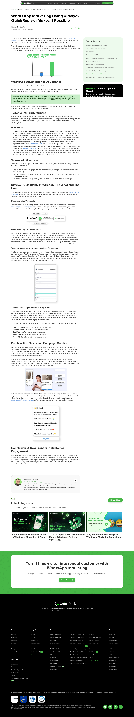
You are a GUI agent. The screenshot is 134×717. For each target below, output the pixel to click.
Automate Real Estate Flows (77, 643)
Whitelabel (14, 651)
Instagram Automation (57, 666)
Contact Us (14, 640)
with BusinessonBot (114, 657)
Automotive (92, 654)
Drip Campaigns (54, 640)
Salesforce (33, 646)
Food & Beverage (94, 643)
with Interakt (112, 634)
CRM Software (54, 660)
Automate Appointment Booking (78, 649)
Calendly (33, 649)
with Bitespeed (113, 669)
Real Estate (93, 651)
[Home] (67, 604)
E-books (13, 675)
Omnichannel (53, 669)
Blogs (12, 667)
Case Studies (14, 664)
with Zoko (111, 649)
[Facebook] (75, 28)
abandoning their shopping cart (21, 207)
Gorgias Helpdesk (37, 651)
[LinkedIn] (78, 28)
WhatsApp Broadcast (55, 634)
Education (92, 649)
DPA (115, 692)
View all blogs (115, 500)
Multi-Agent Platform (55, 649)
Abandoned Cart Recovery (57, 651)
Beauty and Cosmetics (95, 637)
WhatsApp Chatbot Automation (78, 663)
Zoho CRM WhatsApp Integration (78, 657)
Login (12, 654)
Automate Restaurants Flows (78, 646)
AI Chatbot (53, 657)
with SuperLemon (113, 643)
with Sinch (111, 654)
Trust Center (14, 637)
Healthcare (92, 646)
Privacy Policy (98, 692)
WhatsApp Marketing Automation (78, 654)
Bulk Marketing (54, 663)
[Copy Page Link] (67, 28)
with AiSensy (112, 663)
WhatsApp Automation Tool (77, 634)
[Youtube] (110, 707)
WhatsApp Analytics (55, 654)
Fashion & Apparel (94, 640)
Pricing (13, 649)
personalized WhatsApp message (22, 400)
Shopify (33, 634)
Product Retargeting (55, 637)
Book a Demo (14, 643)
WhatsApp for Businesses (76, 660)
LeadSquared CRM (35, 643)
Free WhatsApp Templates (18, 670)
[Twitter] (71, 28)
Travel (91, 657)
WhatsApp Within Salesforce (77, 637)
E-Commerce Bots (55, 643)
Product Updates (15, 672)
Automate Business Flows (76, 640)
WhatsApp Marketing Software (78, 651)
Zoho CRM (33, 637)
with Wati (111, 637)
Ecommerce (92, 634)
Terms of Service (108, 692)
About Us (13, 634)
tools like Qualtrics (29, 148)
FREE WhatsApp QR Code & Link (19, 679)
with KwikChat (112, 660)
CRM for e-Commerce (56, 646)
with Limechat (112, 646)
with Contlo (112, 651)
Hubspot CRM (34, 640)
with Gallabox (112, 666)
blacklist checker (36, 144)
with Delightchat (113, 640)
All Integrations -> (35, 654)
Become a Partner (15, 646)
